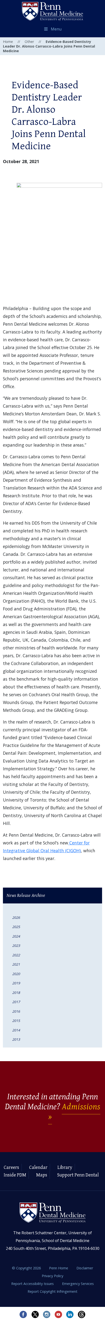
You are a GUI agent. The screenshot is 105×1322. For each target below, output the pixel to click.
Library (64, 1167)
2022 (16, 955)
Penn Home (59, 1268)
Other (29, 41)
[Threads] (82, 1314)
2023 (16, 945)
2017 (16, 1001)
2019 (16, 983)
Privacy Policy (52, 1275)
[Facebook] (23, 1314)
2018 (16, 992)
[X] (35, 1314)
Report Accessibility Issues (33, 1283)
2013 (16, 1039)
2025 (16, 926)
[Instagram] (47, 1314)
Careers (11, 1167)
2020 (16, 973)
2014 (16, 1030)
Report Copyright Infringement (52, 1291)
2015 (16, 1020)
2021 (16, 964)
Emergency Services (78, 1283)
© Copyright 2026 (26, 1268)
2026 (16, 917)
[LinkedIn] (70, 1314)
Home (8, 41)
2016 (16, 1011)
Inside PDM (15, 1175)
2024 (16, 936)
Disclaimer (84, 1268)
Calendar (38, 1167)
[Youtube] (58, 1314)
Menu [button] (56, 29)
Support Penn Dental (78, 1175)
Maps (41, 1175)
